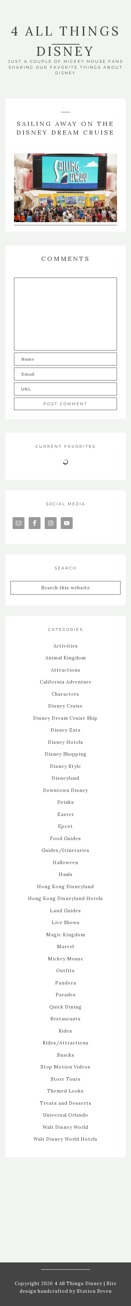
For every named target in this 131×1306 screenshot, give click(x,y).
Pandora (65, 983)
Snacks (65, 1055)
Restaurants (65, 1019)
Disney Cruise (65, 706)
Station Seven (93, 1291)
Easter (65, 814)
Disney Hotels (65, 742)
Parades (66, 995)
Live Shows (66, 923)
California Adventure (66, 682)
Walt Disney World (65, 1127)
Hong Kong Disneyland (65, 887)
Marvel (65, 947)
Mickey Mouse (65, 959)
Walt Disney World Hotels (65, 1139)
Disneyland (65, 778)
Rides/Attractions (66, 1043)
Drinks (65, 802)
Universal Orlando (65, 1115)
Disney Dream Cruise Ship (65, 718)
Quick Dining (65, 1007)
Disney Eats (66, 730)
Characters (65, 694)
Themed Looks (65, 1091)
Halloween (65, 863)
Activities (65, 646)
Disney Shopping (66, 754)
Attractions (65, 670)
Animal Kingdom (65, 658)
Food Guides (65, 838)
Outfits (65, 971)
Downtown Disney (65, 790)
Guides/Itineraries (65, 850)
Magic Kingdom (65, 935)
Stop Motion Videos (65, 1067)
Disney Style (65, 766)
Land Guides (65, 911)
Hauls (66, 874)
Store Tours (66, 1079)
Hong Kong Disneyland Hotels (65, 898)
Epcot (65, 826)
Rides (65, 1031)
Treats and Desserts (66, 1103)
